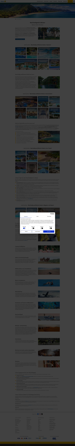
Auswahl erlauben (37, 231)
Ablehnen (26, 231)
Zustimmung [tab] (26, 216)
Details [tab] (37, 216)
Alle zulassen (49, 231)
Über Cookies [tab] (49, 216)
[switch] (33, 228)
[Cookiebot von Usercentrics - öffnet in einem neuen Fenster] (50, 213)
